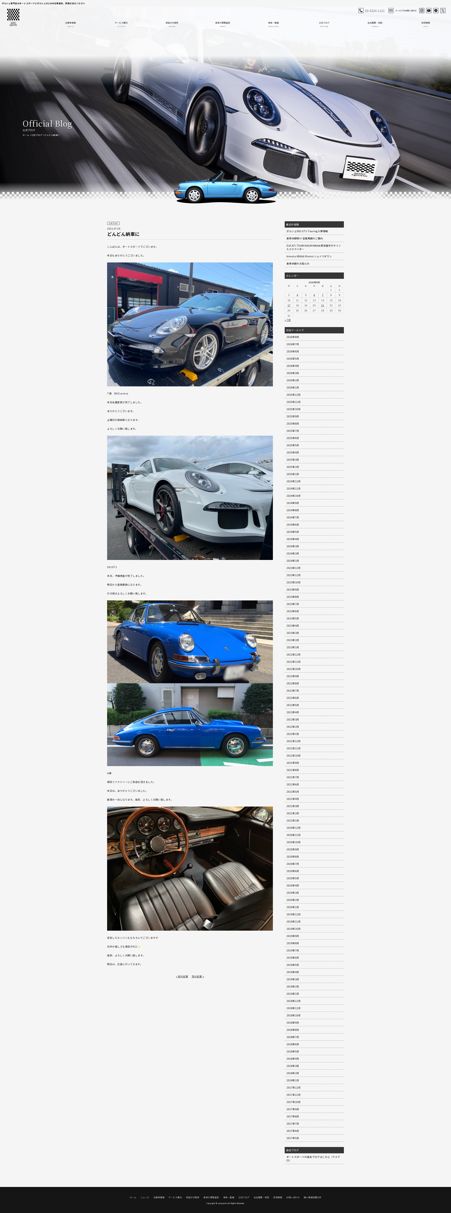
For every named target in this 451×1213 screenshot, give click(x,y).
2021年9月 (292, 762)
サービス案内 (121, 24)
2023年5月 (292, 618)
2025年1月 (292, 474)
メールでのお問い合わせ (405, 10)
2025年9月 (292, 416)
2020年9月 (292, 849)
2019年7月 (292, 950)
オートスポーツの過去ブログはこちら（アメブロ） (313, 1158)
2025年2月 (292, 467)
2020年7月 (292, 864)
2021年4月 (292, 799)
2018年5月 (292, 1051)
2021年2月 (292, 813)
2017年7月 (292, 1123)
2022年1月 (292, 734)
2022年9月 (292, 676)
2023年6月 (292, 611)
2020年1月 (292, 907)
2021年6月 (292, 784)
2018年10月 (293, 1015)
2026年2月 (292, 380)
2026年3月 (292, 373)
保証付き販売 (172, 24)
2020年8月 (292, 856)
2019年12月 (293, 914)
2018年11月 (293, 1008)
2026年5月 (292, 358)
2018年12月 (293, 1001)
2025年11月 (293, 402)
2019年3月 (292, 979)
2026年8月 (292, 337)
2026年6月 (292, 351)
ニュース (145, 1197)
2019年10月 (293, 928)
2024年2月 (292, 553)
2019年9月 (292, 936)
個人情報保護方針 (312, 1197)
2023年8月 (292, 596)
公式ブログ (324, 24)
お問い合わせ (292, 1197)
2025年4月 (292, 452)
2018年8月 (292, 1030)
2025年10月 (293, 409)
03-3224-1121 (375, 10)
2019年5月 (292, 965)
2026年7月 (292, 344)
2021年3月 (292, 806)
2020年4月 (292, 885)
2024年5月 (292, 532)
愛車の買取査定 (222, 24)
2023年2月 (292, 640)
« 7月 (288, 320)
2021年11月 (293, 748)
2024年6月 (292, 524)
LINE (435, 10)
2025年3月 (292, 459)
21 (322, 305)
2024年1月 (292, 560)
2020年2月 (292, 900)
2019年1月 (292, 993)
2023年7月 (292, 604)
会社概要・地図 (374, 24)
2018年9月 (292, 1022)
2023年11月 (293, 575)
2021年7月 (292, 777)
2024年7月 (292, 517)
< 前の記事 (182, 976)
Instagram (421, 10)
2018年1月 (292, 1080)
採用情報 (425, 24)
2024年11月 (293, 488)
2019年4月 (292, 972)
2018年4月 (292, 1058)
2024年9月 (292, 503)
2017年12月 (293, 1087)
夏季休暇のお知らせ (298, 263)
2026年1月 (292, 387)
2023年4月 (292, 625)
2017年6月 (292, 1131)
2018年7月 (292, 1037)
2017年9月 (292, 1109)
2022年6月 (292, 698)
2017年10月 (293, 1102)
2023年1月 (292, 647)
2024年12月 (293, 481)
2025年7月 (292, 430)
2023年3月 (292, 633)
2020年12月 (293, 827)
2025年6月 (292, 438)
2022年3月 (292, 719)
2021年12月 (293, 741)
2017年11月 (293, 1094)
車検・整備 (273, 24)
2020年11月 (293, 835)
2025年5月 (292, 445)
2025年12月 (293, 394)
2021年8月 (292, 770)
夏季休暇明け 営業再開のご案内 (304, 238)
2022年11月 (293, 661)
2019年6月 (292, 957)
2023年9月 (292, 589)
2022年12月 (293, 654)
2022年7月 (292, 690)
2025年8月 (292, 423)
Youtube (428, 10)
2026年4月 (292, 366)
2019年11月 (293, 921)
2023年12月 (293, 568)
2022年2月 (292, 726)
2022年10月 (293, 669)
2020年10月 (293, 842)
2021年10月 (293, 755)
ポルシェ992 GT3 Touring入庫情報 (307, 231)
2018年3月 (292, 1066)
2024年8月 (292, 510)
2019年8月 (292, 943)
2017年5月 (292, 1138)
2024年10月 (293, 495)
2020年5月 (292, 878)
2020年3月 (292, 892)
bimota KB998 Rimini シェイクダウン (309, 256)
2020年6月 (292, 871)
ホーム (26, 134)
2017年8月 (292, 1116)
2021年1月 (292, 820)
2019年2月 (292, 986)
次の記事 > (198, 976)
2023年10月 (293, 582)
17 (289, 305)
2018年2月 (292, 1073)
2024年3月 (292, 546)
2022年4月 (292, 712)
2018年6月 (292, 1044)
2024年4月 (292, 539)
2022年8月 (292, 683)
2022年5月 (292, 705)
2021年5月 (292, 791)
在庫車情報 (70, 24)
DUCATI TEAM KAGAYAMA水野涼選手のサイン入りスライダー (313, 247)
